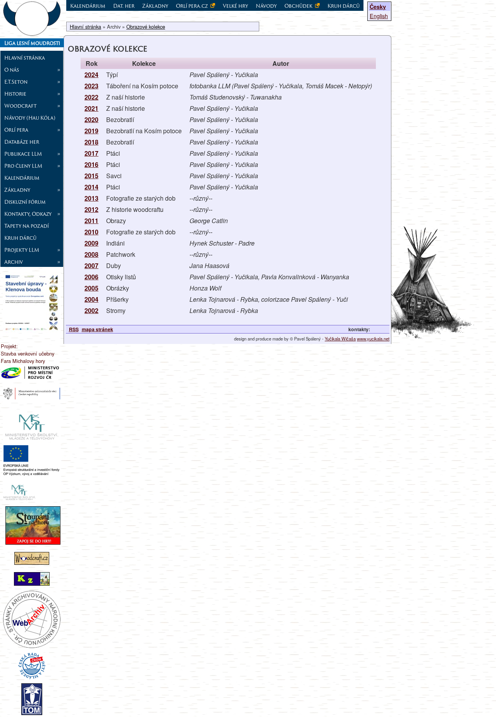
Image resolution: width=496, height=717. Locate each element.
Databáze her (21, 142)
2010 (91, 231)
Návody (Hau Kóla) (29, 118)
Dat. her (123, 6)
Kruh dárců (20, 238)
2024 (91, 74)
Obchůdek (298, 6)
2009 (91, 243)
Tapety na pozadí (26, 226)
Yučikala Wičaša (340, 338)
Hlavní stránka (24, 58)
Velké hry (235, 6)
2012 (91, 209)
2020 (91, 119)
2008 (91, 254)
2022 (91, 97)
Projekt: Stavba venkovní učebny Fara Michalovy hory (27, 353)
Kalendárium (22, 178)
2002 (91, 310)
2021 (91, 108)
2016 (91, 164)
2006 (91, 276)
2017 (91, 153)
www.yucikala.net (373, 338)
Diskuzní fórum (25, 202)
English (379, 16)
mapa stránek (97, 329)
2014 (91, 186)
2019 (91, 130)
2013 (91, 198)
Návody (266, 6)
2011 (91, 220)
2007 (91, 265)
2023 (91, 85)
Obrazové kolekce (145, 26)
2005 (91, 288)
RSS (74, 329)
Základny (155, 6)
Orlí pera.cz (192, 6)
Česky (378, 6)
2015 (91, 175)
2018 (91, 142)
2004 (91, 299)
